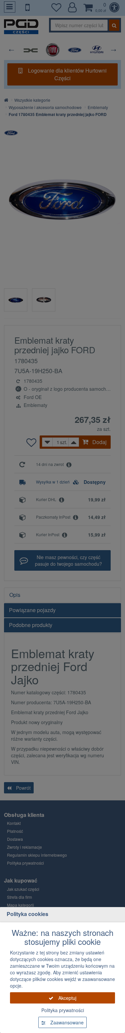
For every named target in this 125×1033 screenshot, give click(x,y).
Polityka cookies (27, 914)
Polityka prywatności (62, 1010)
